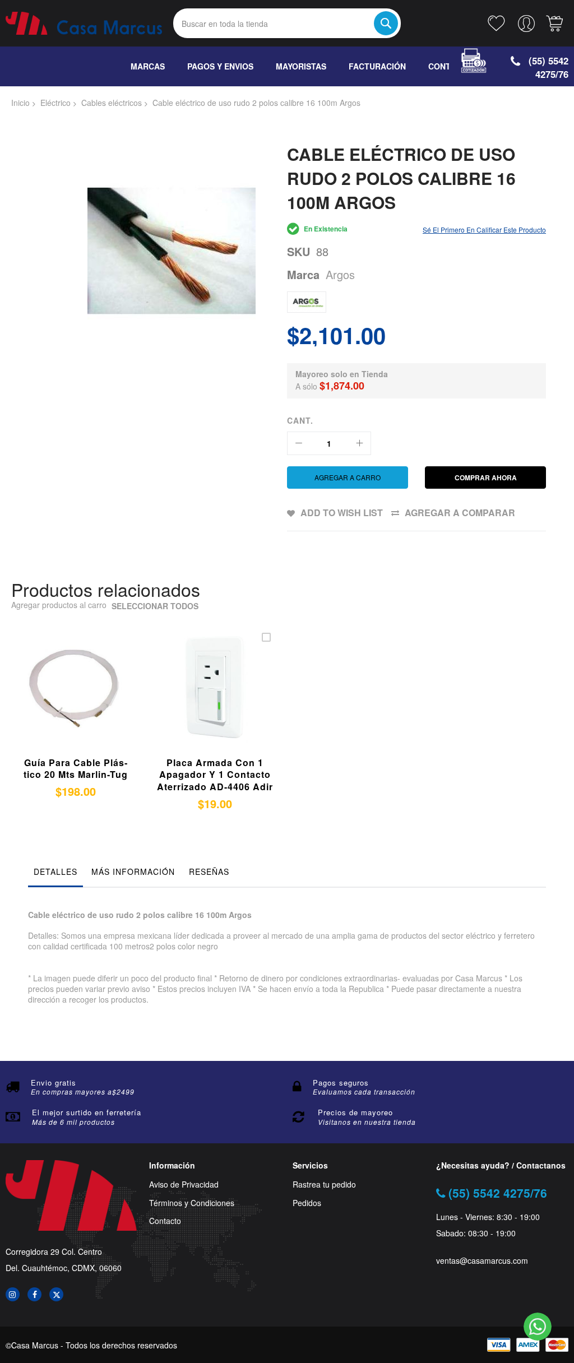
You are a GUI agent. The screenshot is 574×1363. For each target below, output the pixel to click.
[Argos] (306, 301)
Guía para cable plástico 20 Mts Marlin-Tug (76, 768)
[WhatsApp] (538, 1327)
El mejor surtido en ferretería (86, 1112)
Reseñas (209, 871)
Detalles (55, 871)
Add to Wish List (341, 512)
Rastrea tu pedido (324, 1184)
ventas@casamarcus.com (482, 1260)
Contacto (165, 1221)
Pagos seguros (341, 1082)
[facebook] (34, 1294)
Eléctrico (55, 102)
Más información (133, 871)
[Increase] (359, 443)
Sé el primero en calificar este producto (484, 229)
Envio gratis (53, 1082)
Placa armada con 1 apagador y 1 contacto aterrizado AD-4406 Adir (215, 774)
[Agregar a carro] (199, 699)
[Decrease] (299, 443)
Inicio (20, 102)
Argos (340, 274)
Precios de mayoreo (355, 1112)
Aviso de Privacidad (184, 1184)
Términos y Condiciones (191, 1203)
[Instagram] (13, 1294)
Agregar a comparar (460, 512)
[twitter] (56, 1294)
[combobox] (287, 23)
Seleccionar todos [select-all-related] (155, 606)
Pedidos (307, 1203)
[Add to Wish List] (86, 699)
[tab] (55, 874)
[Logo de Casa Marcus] (84, 23)
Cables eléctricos (111, 102)
